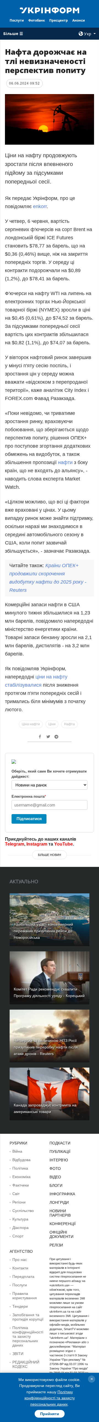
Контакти (20, 1268)
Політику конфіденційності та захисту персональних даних (49, 1398)
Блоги (56, 1185)
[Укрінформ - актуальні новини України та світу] (49, 10)
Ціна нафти (31, 724)
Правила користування (24, 1295)
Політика (20, 1168)
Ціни (52, 724)
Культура (20, 1219)
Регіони (19, 1202)
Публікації (60, 1151)
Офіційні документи (61, 1234)
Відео (55, 1177)
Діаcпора (20, 1227)
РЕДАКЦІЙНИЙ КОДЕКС (25, 1364)
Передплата (23, 1276)
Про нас (19, 1259)
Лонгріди (59, 1202)
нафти (66, 462)
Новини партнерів (60, 1213)
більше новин (49, 854)
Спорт (17, 1236)
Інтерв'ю (59, 1160)
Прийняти (49, 1414)
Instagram (36, 844)
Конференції (63, 1224)
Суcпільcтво (23, 1210)
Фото (55, 1168)
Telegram (14, 844)
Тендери (20, 1306)
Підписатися (29, 818)
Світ (16, 1193)
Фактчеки (20, 1185)
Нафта (69, 724)
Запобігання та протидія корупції (27, 1317)
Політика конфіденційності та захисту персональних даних (27, 1336)
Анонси (78, 20)
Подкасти (60, 1143)
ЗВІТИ (17, 1353)
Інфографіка (62, 1194)
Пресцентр (58, 20)
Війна (17, 1151)
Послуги (17, 20)
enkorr (40, 206)
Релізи (56, 1245)
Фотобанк (36, 20)
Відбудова (21, 1160)
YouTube (63, 844)
